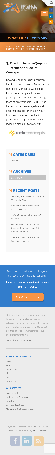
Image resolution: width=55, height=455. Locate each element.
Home (8, 361)
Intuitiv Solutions (40, 430)
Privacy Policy (27, 340)
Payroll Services (13, 401)
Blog (8, 373)
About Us (10, 365)
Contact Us (27, 297)
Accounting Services (15, 393)
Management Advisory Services (20, 408)
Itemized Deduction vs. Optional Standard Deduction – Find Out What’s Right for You (25, 228)
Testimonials (11, 369)
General (14, 160)
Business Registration (15, 405)
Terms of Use (12, 340)
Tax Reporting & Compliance (18, 397)
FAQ (8, 377)
